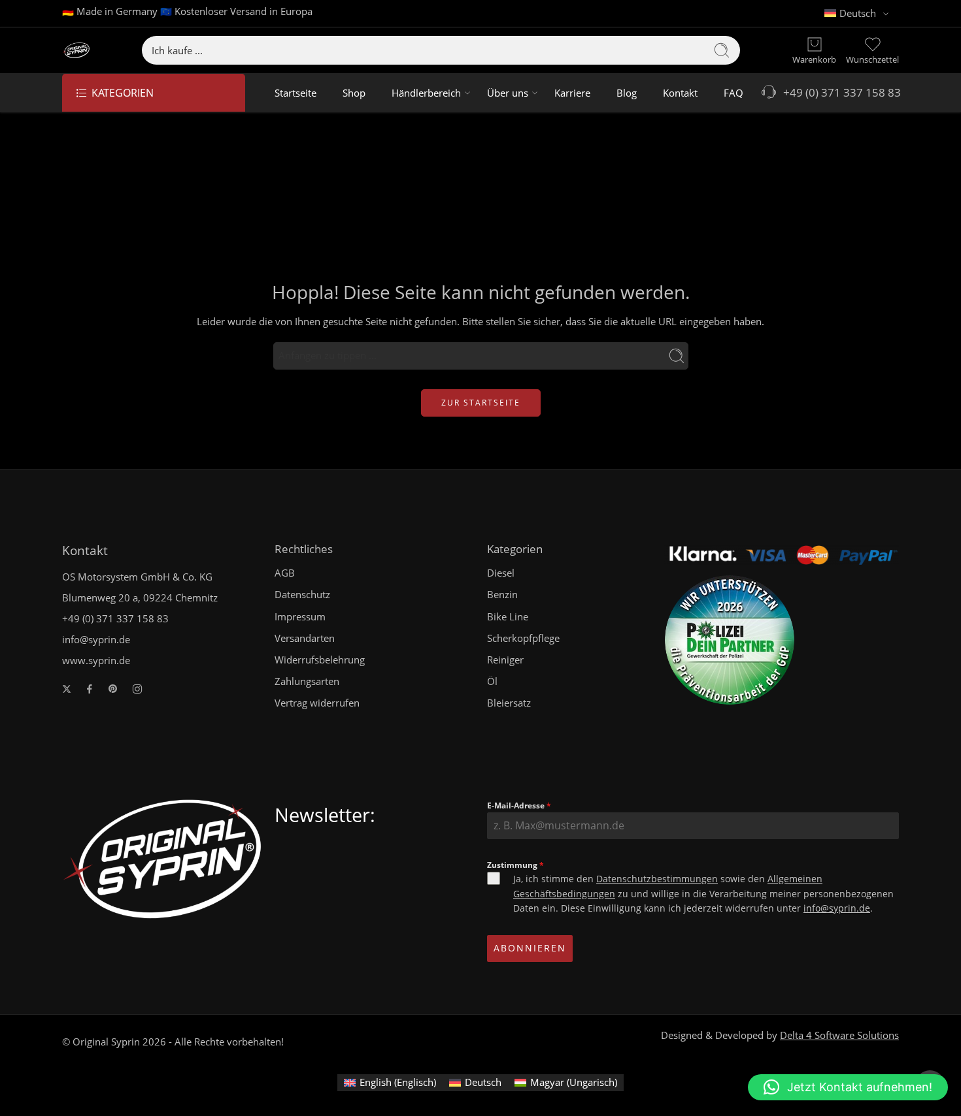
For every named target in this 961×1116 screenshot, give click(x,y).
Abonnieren (530, 948)
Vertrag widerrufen (317, 703)
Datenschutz (302, 594)
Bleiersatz (509, 703)
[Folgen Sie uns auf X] (66, 689)
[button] (848, 1087)
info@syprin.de (96, 639)
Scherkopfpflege (523, 638)
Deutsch (857, 13)
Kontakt (680, 92)
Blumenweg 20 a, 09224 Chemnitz (140, 598)
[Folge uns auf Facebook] (89, 689)
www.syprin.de (96, 660)
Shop (354, 92)
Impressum (300, 617)
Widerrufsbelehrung (320, 660)
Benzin (502, 594)
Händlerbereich (426, 92)
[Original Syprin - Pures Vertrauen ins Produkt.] (76, 50)
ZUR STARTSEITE (480, 402)
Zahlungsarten (307, 681)
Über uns (507, 92)
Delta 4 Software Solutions (839, 1035)
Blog (626, 92)
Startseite (295, 92)
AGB (285, 573)
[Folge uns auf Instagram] (137, 689)
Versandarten (305, 638)
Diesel (500, 573)
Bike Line (507, 617)
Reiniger (505, 660)
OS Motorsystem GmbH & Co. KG (137, 577)
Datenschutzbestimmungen (657, 878)
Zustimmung (515, 864)
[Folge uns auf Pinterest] (113, 689)
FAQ (733, 92)
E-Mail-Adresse (519, 805)
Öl (492, 681)
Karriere (572, 92)
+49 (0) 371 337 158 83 (839, 92)
